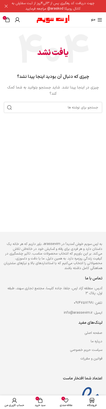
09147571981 (84, 303)
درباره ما (96, 341)
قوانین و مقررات (91, 358)
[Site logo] (53, 19)
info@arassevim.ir (78, 312)
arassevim (52, 244)
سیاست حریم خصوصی (86, 350)
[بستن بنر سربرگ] (6, 6)
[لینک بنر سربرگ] (60, 6)
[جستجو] (9, 107)
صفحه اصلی (93, 333)
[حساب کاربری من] (17, 20)
